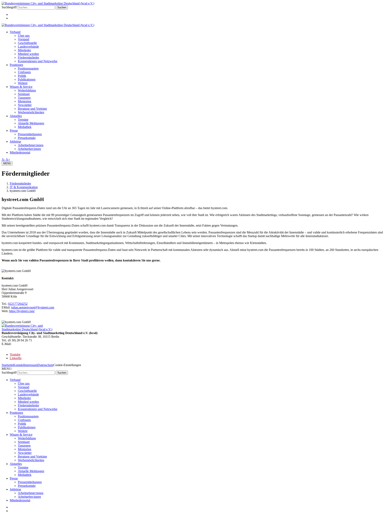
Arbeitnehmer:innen (30, 145)
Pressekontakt (26, 138)
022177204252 (18, 303)
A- (3, 159)
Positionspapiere (28, 68)
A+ (8, 159)
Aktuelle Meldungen (31, 123)
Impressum (30, 365)
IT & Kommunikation (24, 187)
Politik (22, 75)
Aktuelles (16, 116)
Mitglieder (24, 50)
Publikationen (26, 79)
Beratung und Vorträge (32, 108)
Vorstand (23, 39)
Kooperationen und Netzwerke (37, 61)
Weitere (23, 83)
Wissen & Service (21, 86)
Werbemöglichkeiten (31, 112)
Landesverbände (28, 46)
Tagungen (24, 97)
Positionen (16, 65)
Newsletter (25, 105)
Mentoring (24, 101)
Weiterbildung (27, 90)
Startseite (7, 365)
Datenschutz (45, 365)
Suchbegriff (9, 7)
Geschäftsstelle (27, 43)
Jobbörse (15, 141)
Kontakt (18, 365)
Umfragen (24, 72)
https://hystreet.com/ (22, 311)
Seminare (24, 94)
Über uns (24, 35)
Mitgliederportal (20, 152)
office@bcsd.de (22, 344)
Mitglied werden (28, 54)
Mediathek (24, 127)
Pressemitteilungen (30, 134)
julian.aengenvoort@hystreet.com (32, 307)
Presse (14, 130)
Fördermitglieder (28, 57)
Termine (23, 119)
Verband (15, 32)
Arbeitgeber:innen (29, 148)
